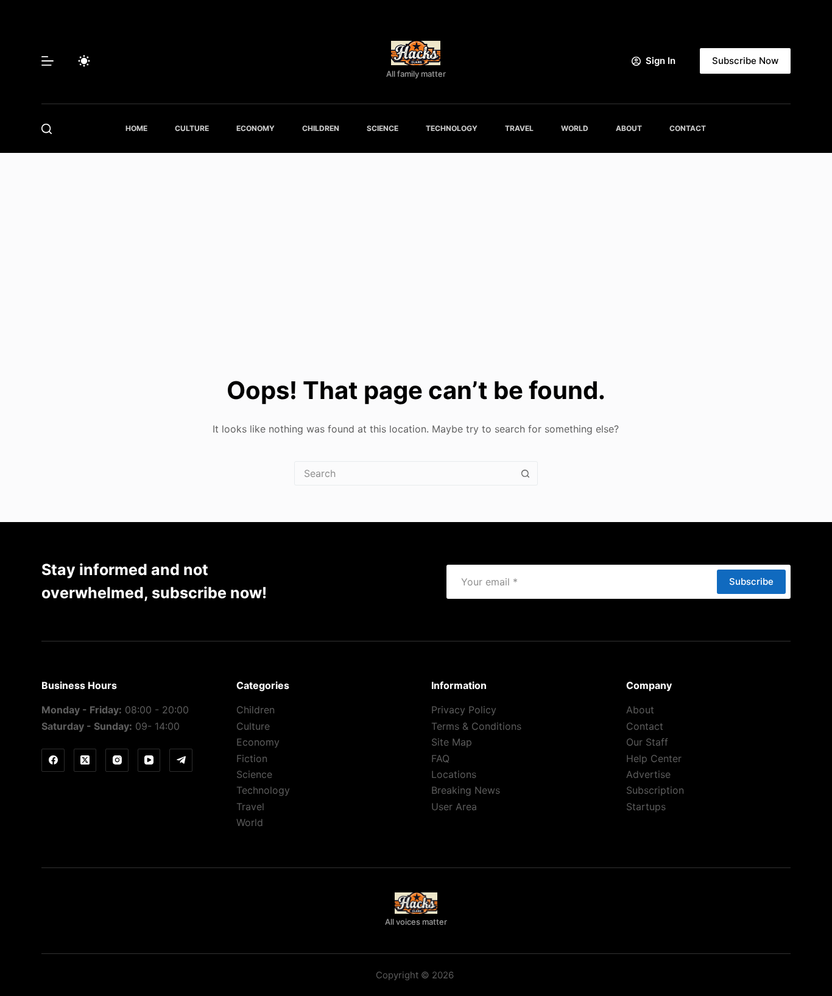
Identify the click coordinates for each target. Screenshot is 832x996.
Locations (453, 774)
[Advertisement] (416, 244)
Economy (255, 128)
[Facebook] (53, 760)
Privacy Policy (463, 710)
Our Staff (647, 742)
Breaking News (465, 790)
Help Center (654, 758)
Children (320, 128)
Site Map (451, 742)
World (574, 128)
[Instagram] (117, 760)
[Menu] (47, 61)
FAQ (440, 758)
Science (382, 128)
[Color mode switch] (84, 61)
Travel (519, 128)
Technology (452, 128)
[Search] (46, 129)
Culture (192, 128)
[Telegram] (180, 760)
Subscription (655, 790)
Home (136, 128)
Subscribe (751, 581)
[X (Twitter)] (85, 760)
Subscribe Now (745, 60)
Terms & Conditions (476, 726)
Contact (687, 128)
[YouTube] (149, 760)
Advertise (648, 774)
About (629, 128)
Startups (646, 806)
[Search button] (525, 473)
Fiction (251, 758)
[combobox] (404, 473)
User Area (454, 806)
